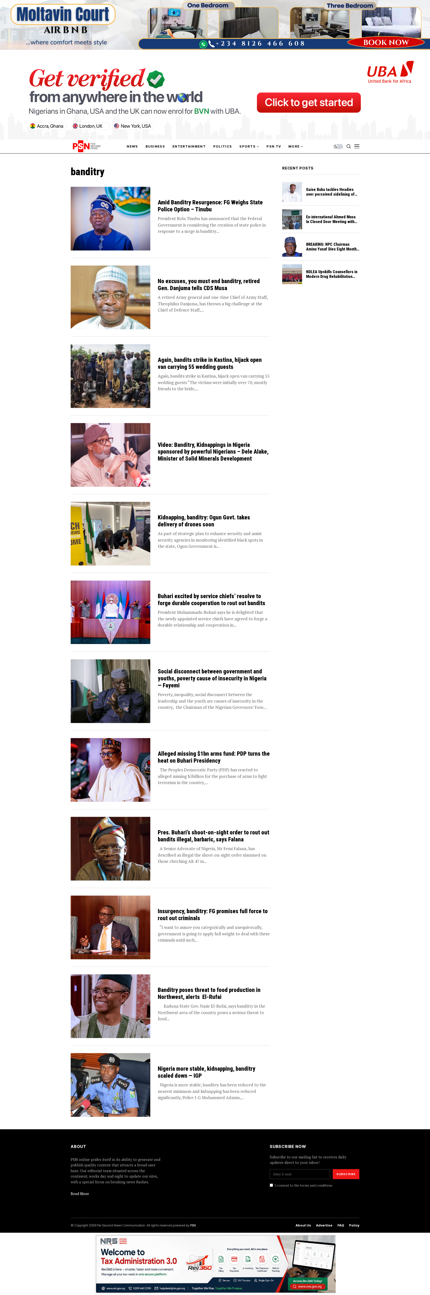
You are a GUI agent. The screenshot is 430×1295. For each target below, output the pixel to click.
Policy (354, 1225)
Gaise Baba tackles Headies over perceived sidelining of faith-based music (330, 194)
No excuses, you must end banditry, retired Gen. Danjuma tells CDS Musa (209, 285)
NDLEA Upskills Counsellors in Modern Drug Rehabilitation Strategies (331, 276)
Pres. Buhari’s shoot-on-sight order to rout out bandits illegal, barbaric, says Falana (213, 836)
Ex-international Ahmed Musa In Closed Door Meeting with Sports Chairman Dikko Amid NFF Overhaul (331, 224)
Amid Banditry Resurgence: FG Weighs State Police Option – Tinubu (210, 206)
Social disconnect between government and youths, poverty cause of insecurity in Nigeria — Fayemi (212, 678)
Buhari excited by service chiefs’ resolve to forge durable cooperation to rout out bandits (211, 600)
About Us (303, 1225)
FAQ (340, 1225)
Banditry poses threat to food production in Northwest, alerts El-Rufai (209, 993)
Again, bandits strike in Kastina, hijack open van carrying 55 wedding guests (210, 363)
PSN (193, 1225)
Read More (80, 1193)
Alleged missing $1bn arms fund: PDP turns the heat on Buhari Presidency (214, 757)
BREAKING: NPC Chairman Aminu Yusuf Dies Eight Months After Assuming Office (332, 249)
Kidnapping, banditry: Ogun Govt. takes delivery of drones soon (204, 521)
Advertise (324, 1225)
